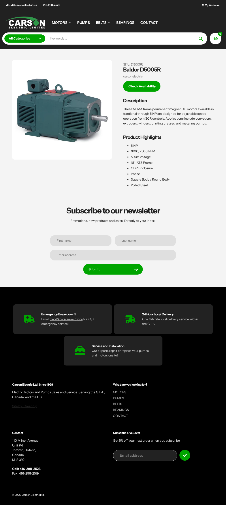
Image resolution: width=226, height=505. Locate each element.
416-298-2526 (51, 5)
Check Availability (142, 86)
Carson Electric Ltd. (33, 494)
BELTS (117, 404)
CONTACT (120, 416)
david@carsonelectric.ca (21, 5)
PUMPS (118, 398)
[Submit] (184, 455)
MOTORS (119, 392)
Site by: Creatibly (24, 406)
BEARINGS (121, 410)
